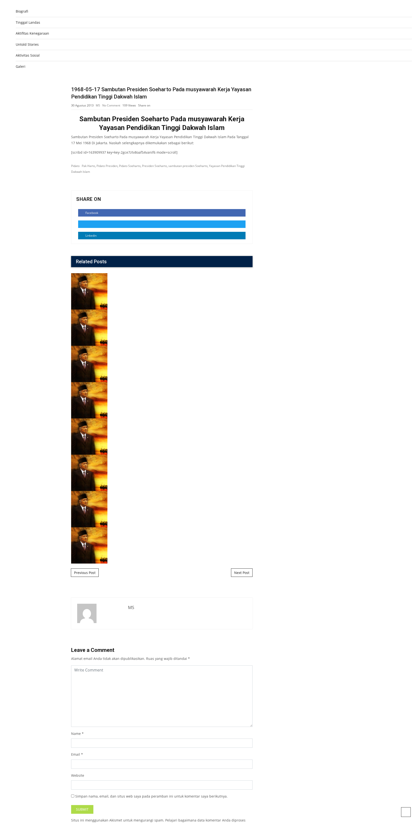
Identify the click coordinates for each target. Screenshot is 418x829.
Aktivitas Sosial (28, 55)
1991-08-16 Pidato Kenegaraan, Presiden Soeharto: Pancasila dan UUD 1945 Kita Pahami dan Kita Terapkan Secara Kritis (162, 454)
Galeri (20, 66)
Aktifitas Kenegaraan (32, 33)
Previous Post (85, 572)
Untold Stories (27, 44)
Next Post (241, 572)
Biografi (22, 11)
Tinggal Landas (28, 22)
